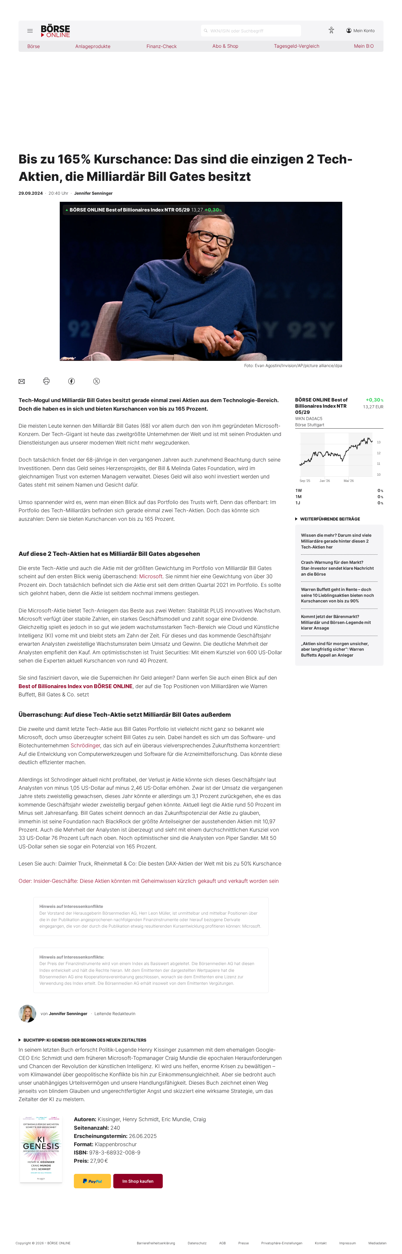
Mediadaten (377, 1243)
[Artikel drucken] (46, 381)
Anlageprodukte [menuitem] (92, 46)
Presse (243, 1243)
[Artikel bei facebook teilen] (71, 381)
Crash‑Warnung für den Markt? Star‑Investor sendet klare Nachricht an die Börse (337, 568)
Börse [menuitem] (33, 46)
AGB (222, 1243)
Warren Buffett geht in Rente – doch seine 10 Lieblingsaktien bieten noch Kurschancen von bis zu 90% (337, 595)
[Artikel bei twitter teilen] (96, 381)
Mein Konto (364, 30)
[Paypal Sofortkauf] (92, 1181)
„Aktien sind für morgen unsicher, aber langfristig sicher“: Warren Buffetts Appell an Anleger (335, 649)
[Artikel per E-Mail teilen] (21, 381)
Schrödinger (85, 745)
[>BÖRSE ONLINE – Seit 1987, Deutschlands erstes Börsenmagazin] (55, 31)
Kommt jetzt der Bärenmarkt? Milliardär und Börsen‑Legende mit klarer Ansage (336, 622)
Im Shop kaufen (138, 1181)
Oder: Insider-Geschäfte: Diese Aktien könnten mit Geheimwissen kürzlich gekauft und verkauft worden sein (149, 881)
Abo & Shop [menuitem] (225, 46)
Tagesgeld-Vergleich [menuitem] (296, 46)
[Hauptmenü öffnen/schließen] (30, 31)
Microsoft (150, 576)
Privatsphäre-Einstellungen (281, 1243)
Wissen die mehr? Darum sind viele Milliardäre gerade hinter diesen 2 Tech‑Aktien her (336, 541)
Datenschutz (197, 1243)
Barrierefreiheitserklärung (156, 1243)
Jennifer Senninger (68, 1013)
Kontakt (321, 1243)
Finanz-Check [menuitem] (162, 46)
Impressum (347, 1243)
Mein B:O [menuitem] (364, 46)
